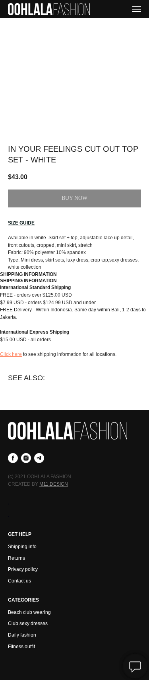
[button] (21, 223)
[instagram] (26, 458)
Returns (16, 558)
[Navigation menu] (136, 9)
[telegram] (39, 458)
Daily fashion (22, 635)
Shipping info (22, 546)
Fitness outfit (21, 646)
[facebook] (13, 458)
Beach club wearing (29, 612)
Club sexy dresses (28, 623)
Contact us (19, 581)
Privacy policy (23, 569)
